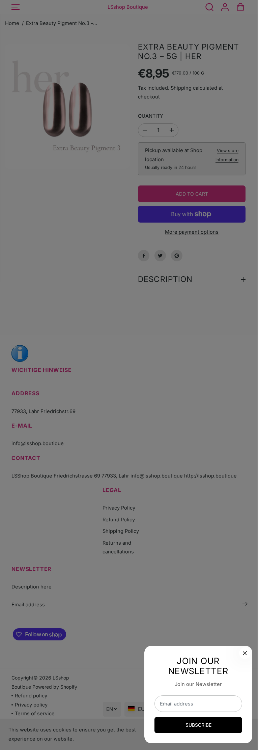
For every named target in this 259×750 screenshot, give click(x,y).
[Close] (241, 653)
